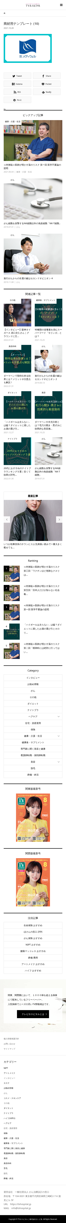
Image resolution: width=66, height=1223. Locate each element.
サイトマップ (9, 1048)
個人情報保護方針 (11, 1038)
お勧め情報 (33, 684)
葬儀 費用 (33, 957)
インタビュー (33, 677)
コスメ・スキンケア (12, 1098)
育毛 (6, 1168)
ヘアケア (33, 716)
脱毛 (33, 768)
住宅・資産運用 (33, 723)
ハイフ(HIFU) (9, 1118)
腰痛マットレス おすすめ (33, 951)
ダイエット (33, 703)
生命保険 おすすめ (33, 925)
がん (33, 690)
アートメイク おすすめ (33, 964)
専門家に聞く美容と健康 (33, 748)
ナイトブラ (33, 710)
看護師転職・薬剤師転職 (33, 755)
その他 (33, 697)
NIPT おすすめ (33, 944)
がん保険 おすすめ (33, 938)
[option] (33, 524)
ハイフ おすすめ (33, 970)
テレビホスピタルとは (33, 1014)
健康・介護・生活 (33, 735)
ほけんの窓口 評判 (33, 931)
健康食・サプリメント (33, 742)
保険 (33, 729)
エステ (6, 1083)
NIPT (6, 1068)
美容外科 (7, 1163)
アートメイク (9, 1073)
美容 (33, 761)
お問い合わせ (9, 1043)
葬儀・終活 (33, 774)
